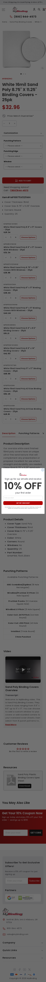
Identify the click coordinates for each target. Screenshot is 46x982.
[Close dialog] (43, 470)
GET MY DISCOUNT (23, 503)
